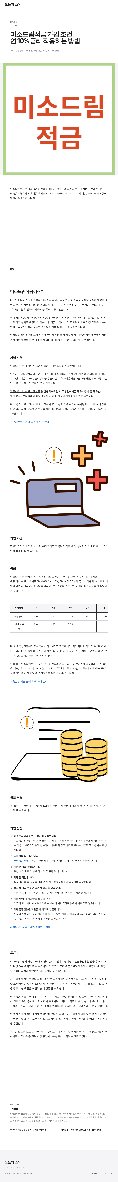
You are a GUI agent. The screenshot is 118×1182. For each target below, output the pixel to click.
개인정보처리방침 (106, 1173)
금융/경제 (13, 22)
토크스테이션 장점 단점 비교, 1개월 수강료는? (28, 1130)
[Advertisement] (59, 231)
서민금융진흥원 (22, 860)
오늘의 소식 (13, 4)
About (94, 1173)
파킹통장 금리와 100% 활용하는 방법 (30, 926)
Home (12, 51)
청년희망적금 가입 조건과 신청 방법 (29, 421)
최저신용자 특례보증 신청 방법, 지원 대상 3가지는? (81, 1130)
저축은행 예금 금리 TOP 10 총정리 (29, 681)
